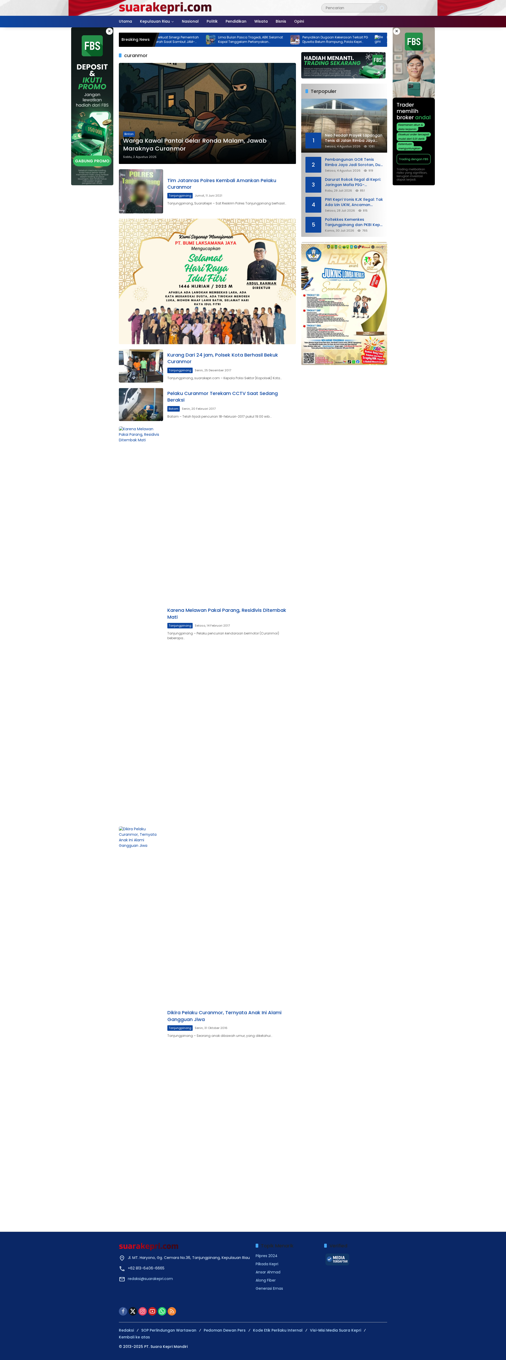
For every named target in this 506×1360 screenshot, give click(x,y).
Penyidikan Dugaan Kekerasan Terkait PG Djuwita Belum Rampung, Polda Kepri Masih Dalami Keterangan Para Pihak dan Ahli (293, 39)
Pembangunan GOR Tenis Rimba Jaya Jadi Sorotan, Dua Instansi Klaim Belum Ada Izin (354, 162)
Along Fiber (266, 1280)
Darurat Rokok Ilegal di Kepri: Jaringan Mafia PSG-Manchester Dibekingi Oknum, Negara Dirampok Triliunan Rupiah (353, 182)
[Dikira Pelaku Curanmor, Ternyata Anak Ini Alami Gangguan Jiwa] (141, 1023)
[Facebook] (123, 1311)
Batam (173, 409)
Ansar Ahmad (268, 1272)
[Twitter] (133, 1311)
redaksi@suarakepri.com (150, 1278)
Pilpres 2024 (267, 1255)
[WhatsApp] (162, 1311)
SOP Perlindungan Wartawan (168, 1330)
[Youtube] (152, 1311)
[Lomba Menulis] (344, 303)
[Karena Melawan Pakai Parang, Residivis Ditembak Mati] (141, 623)
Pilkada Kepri (267, 1264)
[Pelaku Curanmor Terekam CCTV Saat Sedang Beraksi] (141, 404)
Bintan (129, 134)
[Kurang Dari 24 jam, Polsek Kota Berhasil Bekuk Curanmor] (141, 366)
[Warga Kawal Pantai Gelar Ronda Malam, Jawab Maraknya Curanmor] (207, 113)
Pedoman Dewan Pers (225, 1330)
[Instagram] (142, 1311)
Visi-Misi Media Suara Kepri (335, 1330)
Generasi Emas (269, 1288)
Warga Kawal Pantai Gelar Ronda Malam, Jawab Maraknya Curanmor (194, 145)
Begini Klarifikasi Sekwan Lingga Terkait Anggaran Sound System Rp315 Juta (376, 39)
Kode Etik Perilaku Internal (278, 1330)
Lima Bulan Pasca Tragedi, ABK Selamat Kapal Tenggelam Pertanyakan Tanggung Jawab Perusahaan (208, 39)
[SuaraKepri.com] (165, 7)
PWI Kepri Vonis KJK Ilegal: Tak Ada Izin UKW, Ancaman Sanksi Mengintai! (354, 202)
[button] (382, 7)
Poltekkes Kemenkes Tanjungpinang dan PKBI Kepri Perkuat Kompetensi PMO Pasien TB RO (353, 222)
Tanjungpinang (180, 195)
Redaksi (126, 1330)
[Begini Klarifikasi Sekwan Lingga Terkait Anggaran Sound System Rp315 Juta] (337, 39)
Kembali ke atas (134, 1337)
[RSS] (172, 1311)
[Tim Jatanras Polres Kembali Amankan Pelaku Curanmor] (141, 191)
